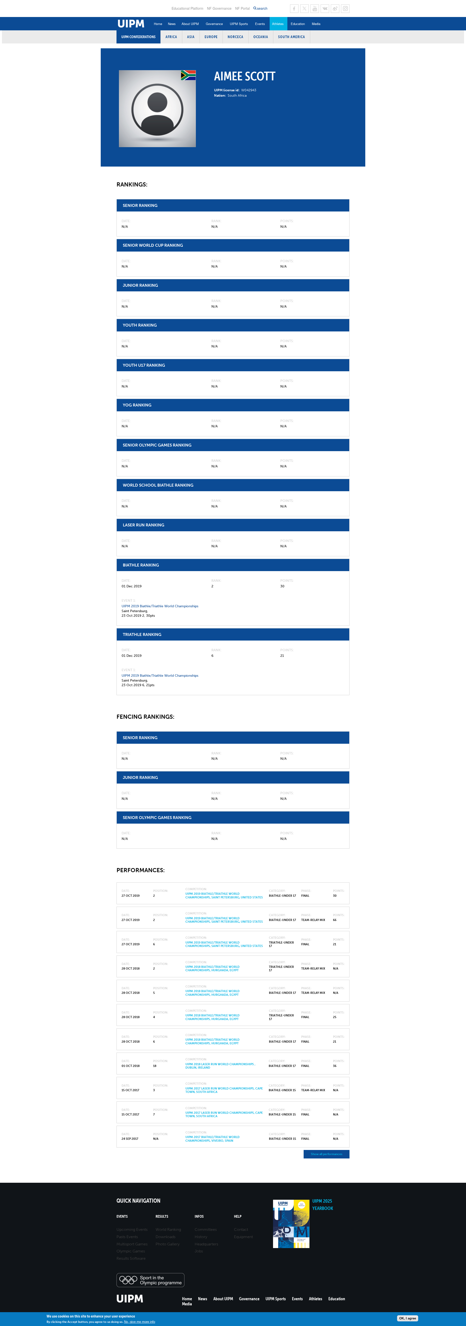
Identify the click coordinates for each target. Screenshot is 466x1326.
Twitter (304, 8)
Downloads (165, 1236)
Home (158, 23)
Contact (241, 1229)
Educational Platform (187, 8)
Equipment (243, 1236)
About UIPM (190, 23)
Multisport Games (132, 1244)
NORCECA (235, 36)
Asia (191, 36)
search (262, 8)
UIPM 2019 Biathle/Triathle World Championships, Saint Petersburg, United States (224, 895)
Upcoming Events (132, 1229)
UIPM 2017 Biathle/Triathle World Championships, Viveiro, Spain (212, 1138)
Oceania (260, 36)
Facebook (294, 8)
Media (316, 23)
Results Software (131, 1258)
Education (298, 23)
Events (260, 23)
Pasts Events (127, 1236)
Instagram (345, 8)
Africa (171, 36)
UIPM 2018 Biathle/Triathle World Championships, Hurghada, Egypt (212, 968)
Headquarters (206, 1244)
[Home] (129, 1302)
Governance (214, 23)
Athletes (278, 23)
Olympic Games (130, 1251)
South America (291, 36)
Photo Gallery (168, 1244)
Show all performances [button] (326, 1154)
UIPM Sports (239, 23)
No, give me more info (139, 1322)
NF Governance (219, 8)
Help (237, 1216)
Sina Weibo (335, 8)
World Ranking (168, 1229)
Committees (206, 1229)
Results (162, 1216)
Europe (211, 36)
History (201, 1236)
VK (325, 8)
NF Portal (242, 8)
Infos (199, 1216)
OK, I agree (407, 1318)
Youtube (314, 8)
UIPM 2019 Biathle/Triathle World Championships (160, 606)
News (172, 23)
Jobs (199, 1251)
